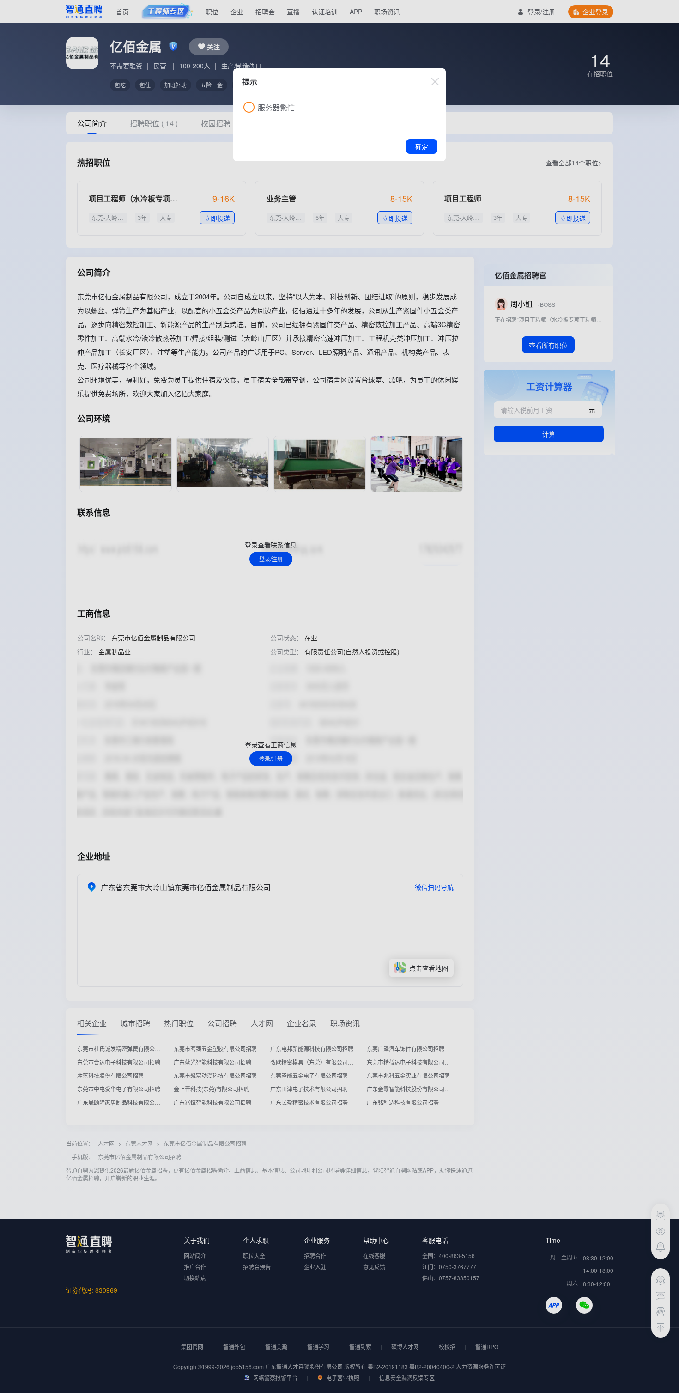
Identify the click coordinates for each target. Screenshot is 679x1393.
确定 (421, 146)
